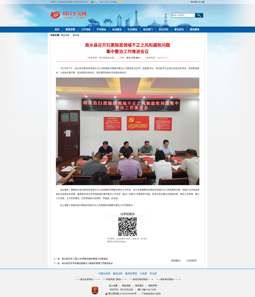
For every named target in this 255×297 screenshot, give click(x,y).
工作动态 (86, 29)
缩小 (138, 58)
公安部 (143, 273)
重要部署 (70, 29)
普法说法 (179, 29)
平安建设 (101, 29)
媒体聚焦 (194, 29)
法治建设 (117, 29)
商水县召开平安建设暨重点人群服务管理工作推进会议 (87, 263)
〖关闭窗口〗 (175, 261)
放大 (128, 58)
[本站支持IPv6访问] (151, 293)
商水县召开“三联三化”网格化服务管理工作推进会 (85, 259)
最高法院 (117, 273)
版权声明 (152, 286)
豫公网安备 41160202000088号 (122, 293)
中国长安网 (104, 273)
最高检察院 (131, 273)
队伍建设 (132, 29)
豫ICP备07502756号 (147, 289)
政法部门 (148, 29)
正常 (133, 58)
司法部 (153, 273)
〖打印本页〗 (191, 261)
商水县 (76, 35)
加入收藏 (201, 2)
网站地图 (194, 2)
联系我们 (139, 286)
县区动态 (163, 29)
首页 (57, 29)
